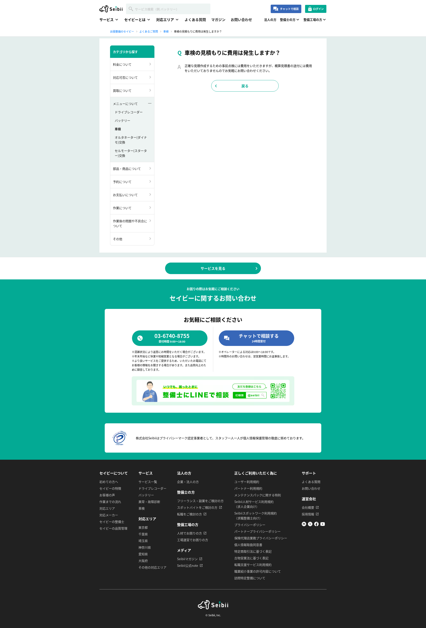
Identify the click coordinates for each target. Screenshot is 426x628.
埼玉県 (143, 540)
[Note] (304, 525)
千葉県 (143, 534)
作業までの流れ (110, 501)
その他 (117, 239)
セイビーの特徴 (110, 488)
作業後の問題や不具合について (130, 223)
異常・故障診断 (149, 501)
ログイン (318, 9)
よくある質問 (195, 19)
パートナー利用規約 (248, 488)
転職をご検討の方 (189, 514)
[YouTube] (322, 525)
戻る (244, 85)
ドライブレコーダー (129, 112)
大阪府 (143, 560)
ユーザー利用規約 (246, 481)
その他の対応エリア (152, 567)
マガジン (218, 19)
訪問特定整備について (249, 578)
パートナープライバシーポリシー (257, 531)
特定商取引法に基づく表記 (253, 551)
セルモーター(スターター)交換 (131, 153)
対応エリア (107, 508)
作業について (122, 208)
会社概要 (308, 507)
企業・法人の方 (188, 481)
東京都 (143, 527)
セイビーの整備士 (111, 521)
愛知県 (143, 554)
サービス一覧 (147, 481)
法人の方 (270, 19)
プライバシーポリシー (249, 524)
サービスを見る (213, 268)
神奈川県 (144, 547)
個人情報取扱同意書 (248, 544)
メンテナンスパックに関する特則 (257, 495)
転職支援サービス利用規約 (253, 564)
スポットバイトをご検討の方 (197, 507)
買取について (122, 90)
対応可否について (125, 77)
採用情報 (308, 514)
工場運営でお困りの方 (192, 540)
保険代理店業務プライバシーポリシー (260, 538)
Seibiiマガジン (187, 559)
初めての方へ (108, 481)
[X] (310, 525)
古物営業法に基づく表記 (251, 558)
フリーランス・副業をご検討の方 (200, 500)
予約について (122, 181)
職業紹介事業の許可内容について (257, 571)
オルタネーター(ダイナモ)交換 (131, 139)
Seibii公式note (187, 565)
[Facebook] (316, 525)
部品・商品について (127, 168)
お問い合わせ (241, 19)
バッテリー (122, 120)
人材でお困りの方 (189, 533)
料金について (122, 64)
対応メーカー (108, 515)
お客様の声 (107, 495)
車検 (118, 129)
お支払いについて (125, 194)
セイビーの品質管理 (113, 528)
